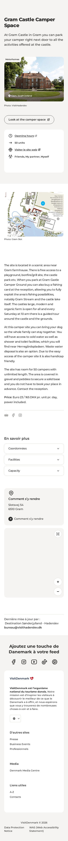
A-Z (12, 792)
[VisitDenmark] (22, 678)
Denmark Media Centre (25, 770)
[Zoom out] (58, 591)
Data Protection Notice (14, 829)
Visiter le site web (26, 149)
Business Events (20, 744)
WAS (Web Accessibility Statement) (44, 829)
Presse (14, 739)
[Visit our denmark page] (13, 662)
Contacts (15, 796)
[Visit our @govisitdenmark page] (44, 662)
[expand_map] (58, 534)
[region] (34, 563)
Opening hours (24, 135)
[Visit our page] (24, 662)
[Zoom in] (58, 582)
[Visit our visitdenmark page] (34, 662)
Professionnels (19, 749)
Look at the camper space (27, 119)
